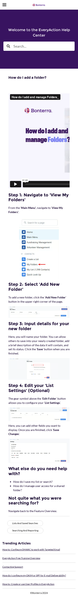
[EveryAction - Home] (39, 5)
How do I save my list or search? (33, 481)
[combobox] (44, 46)
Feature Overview (45, 511)
